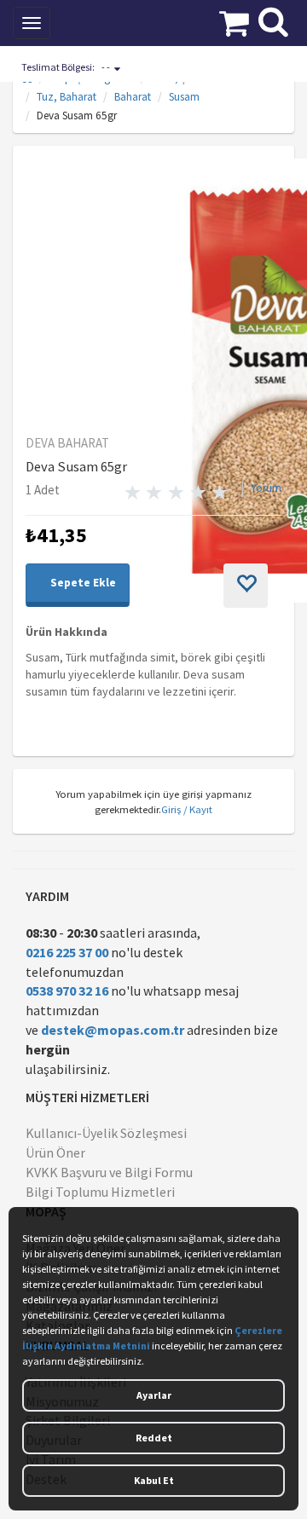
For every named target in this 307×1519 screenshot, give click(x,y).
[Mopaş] (123, 21)
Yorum (266, 488)
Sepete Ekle (82, 582)
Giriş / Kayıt (186, 809)
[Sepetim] (234, 21)
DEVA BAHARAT (67, 443)
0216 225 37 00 (67, 952)
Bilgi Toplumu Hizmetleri (100, 1191)
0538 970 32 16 (67, 990)
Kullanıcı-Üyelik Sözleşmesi (106, 1132)
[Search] (273, 19)
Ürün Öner (55, 1152)
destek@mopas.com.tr (112, 1029)
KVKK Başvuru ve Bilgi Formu (109, 1172)
